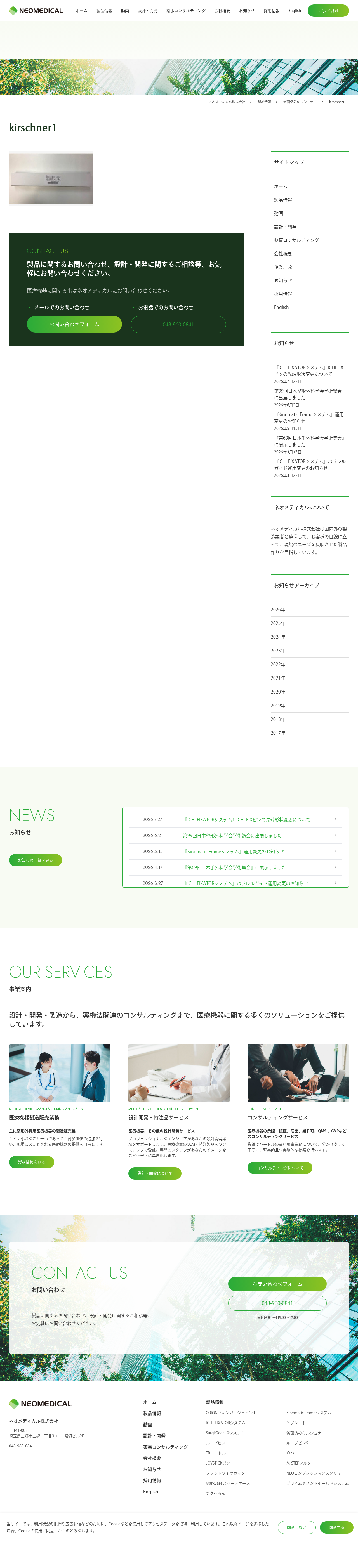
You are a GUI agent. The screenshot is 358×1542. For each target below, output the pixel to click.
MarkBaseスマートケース (228, 1483)
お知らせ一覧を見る (35, 860)
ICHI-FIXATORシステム (226, 1423)
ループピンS (297, 1443)
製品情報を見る (31, 1162)
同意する (337, 1527)
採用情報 (271, 11)
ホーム (82, 11)
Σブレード (296, 1423)
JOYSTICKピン (218, 1463)
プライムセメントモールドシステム (317, 1483)
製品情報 (104, 11)
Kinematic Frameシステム (308, 1413)
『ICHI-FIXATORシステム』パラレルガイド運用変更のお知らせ (310, 464)
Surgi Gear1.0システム (225, 1433)
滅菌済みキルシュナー (306, 1433)
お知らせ (247, 11)
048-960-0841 (178, 324)
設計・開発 (147, 11)
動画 (125, 11)
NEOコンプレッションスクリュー (315, 1473)
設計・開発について (155, 1173)
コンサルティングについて (279, 1168)
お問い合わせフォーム (74, 324)
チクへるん (215, 1493)
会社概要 (222, 11)
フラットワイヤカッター (227, 1473)
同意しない (297, 1527)
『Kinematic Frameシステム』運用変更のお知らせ (309, 417)
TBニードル (216, 1453)
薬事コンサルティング (186, 11)
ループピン (215, 1443)
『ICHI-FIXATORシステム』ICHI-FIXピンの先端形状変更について (308, 370)
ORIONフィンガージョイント (231, 1413)
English (294, 11)
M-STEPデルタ (298, 1463)
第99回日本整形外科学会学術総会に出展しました (308, 394)
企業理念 (283, 267)
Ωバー (292, 1453)
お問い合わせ (328, 11)
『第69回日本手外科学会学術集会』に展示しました (309, 441)
